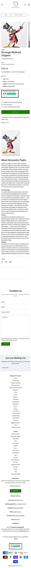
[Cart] (29, 5)
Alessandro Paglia (7, 58)
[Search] (25, 5)
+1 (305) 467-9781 (21, 504)
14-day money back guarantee (12, 107)
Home (6, 14)
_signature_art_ (18, 511)
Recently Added (18, 14)
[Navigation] (2, 5)
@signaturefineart (18, 508)
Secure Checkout (8, 104)
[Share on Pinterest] (10, 262)
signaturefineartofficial (18, 515)
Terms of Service (10, 340)
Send (5, 344)
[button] (29, 15)
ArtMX (15, 538)
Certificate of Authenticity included (13, 102)
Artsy (18, 519)
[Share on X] (6, 262)
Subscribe (15, 490)
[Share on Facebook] (2, 262)
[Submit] (29, 368)
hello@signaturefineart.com (15, 500)
